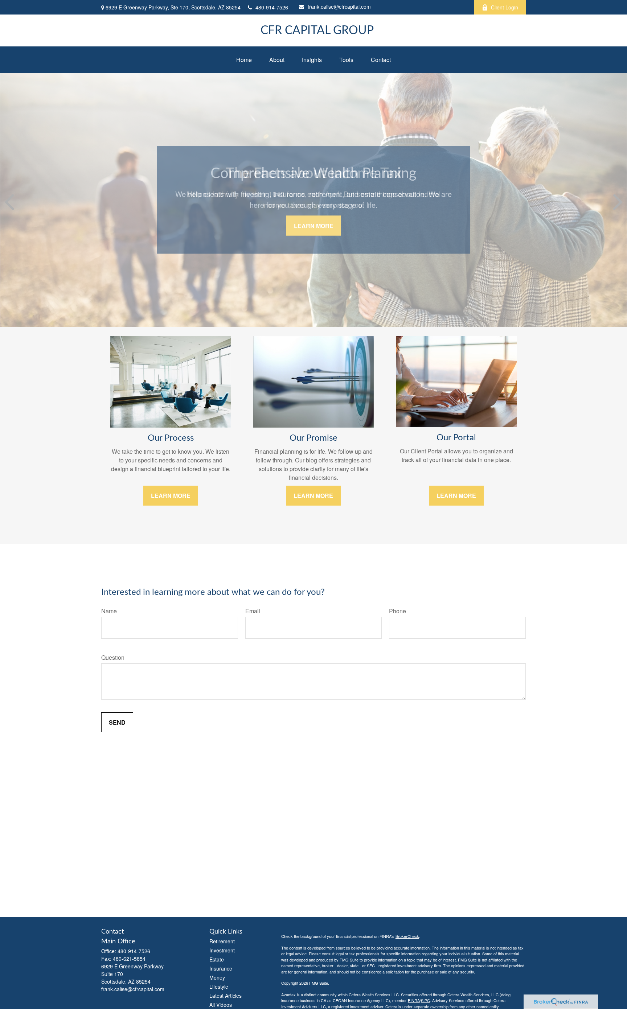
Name (109, 611)
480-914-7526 (271, 7)
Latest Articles (225, 995)
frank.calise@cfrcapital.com (339, 6)
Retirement (222, 941)
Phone (397, 611)
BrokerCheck (407, 936)
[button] (244, 59)
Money (217, 977)
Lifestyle (218, 986)
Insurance (220, 968)
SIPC (425, 1000)
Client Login (504, 7)
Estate (216, 959)
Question (112, 657)
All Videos (220, 1004)
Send (117, 722)
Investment (222, 950)
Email (252, 611)
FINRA (414, 1000)
